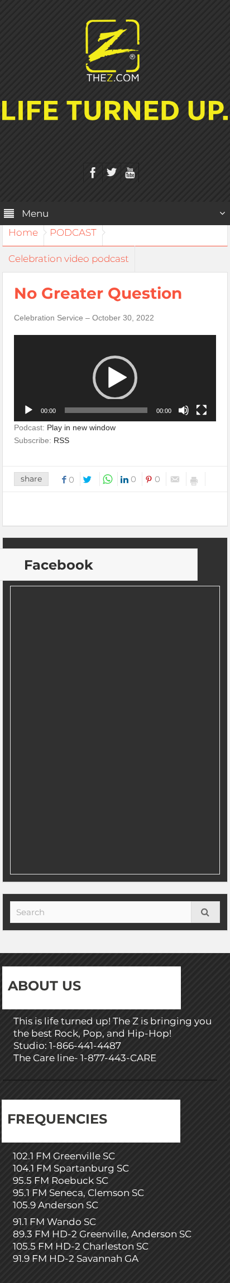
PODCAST (73, 232)
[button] (115, 378)
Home (23, 232)
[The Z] (115, 49)
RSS (61, 440)
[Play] (28, 410)
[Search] (205, 912)
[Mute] (183, 410)
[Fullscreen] (201, 410)
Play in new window (81, 427)
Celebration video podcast (68, 258)
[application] (115, 378)
